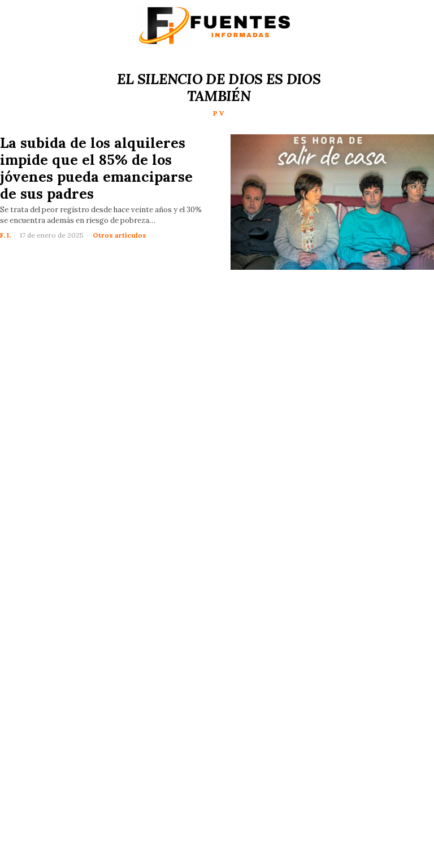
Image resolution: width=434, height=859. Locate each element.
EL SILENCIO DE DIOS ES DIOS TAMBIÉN (218, 87)
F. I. (5, 235)
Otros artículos (119, 235)
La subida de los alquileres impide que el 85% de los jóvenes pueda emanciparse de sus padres (96, 168)
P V (218, 113)
